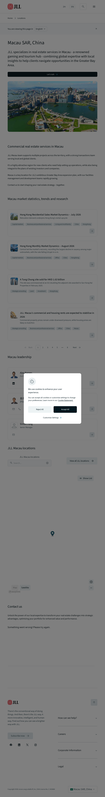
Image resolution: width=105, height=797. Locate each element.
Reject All (40, 409)
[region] (52, 398)
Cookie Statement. (65, 400)
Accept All (65, 409)
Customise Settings (52, 417)
